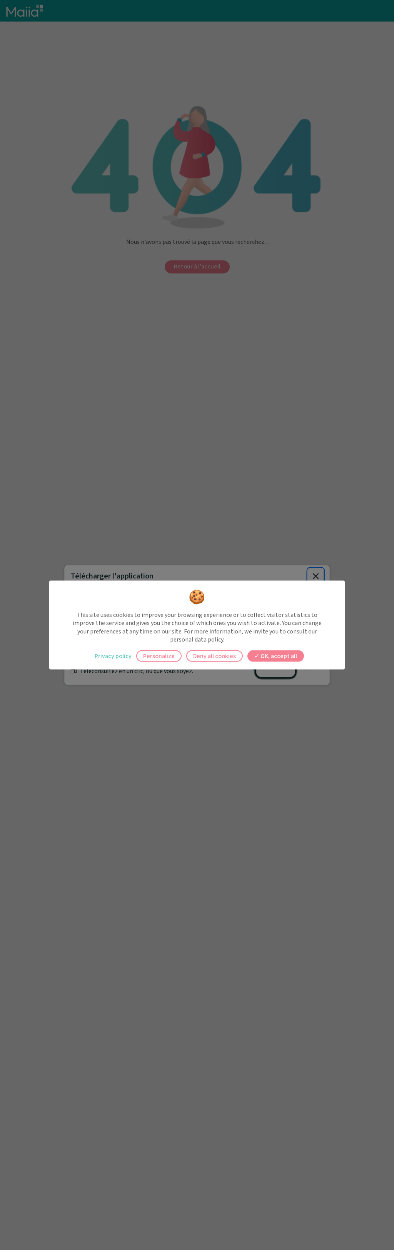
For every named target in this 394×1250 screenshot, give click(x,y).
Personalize (159, 656)
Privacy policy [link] (113, 655)
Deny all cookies (214, 656)
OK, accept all (278, 656)
